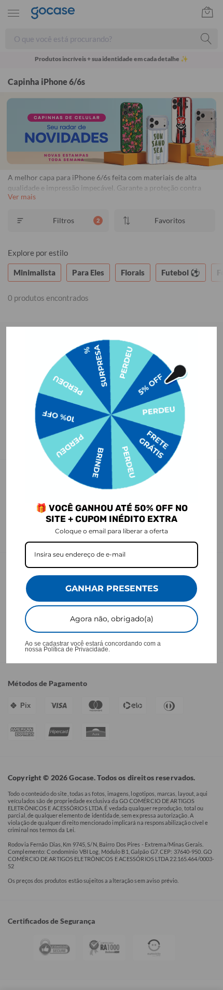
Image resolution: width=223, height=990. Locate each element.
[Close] (204, 339)
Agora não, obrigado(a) (112, 618)
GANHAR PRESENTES (111, 588)
